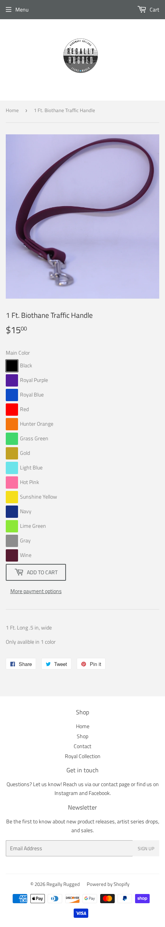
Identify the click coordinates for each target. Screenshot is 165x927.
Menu (21, 9)
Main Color (18, 353)
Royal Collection (83, 756)
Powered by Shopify (108, 884)
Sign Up (146, 848)
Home (12, 110)
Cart (153, 9)
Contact (82, 746)
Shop (82, 736)
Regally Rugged (63, 884)
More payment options (36, 591)
